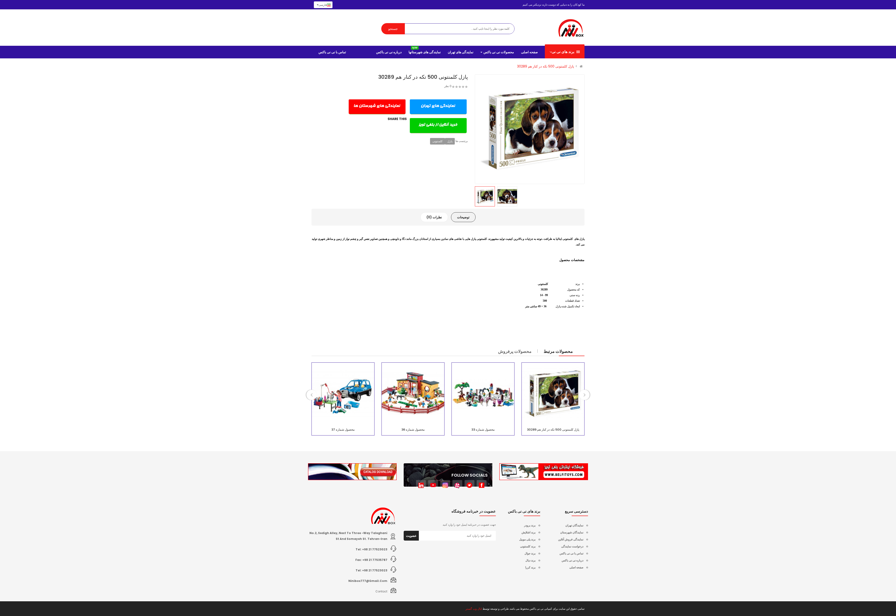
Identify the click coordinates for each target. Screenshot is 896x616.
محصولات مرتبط (558, 351)
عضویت (411, 535)
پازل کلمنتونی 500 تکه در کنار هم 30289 (545, 66)
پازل (449, 141)
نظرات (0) (434, 217)
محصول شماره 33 (483, 429)
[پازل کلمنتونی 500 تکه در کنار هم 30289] (553, 394)
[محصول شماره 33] (483, 394)
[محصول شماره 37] (343, 394)
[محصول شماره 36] (413, 394)
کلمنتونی (437, 141)
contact (381, 591)
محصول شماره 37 (343, 429)
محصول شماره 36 (413, 429)
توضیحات (463, 217)
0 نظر (448, 86)
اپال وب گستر (474, 609)
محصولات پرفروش (515, 351)
